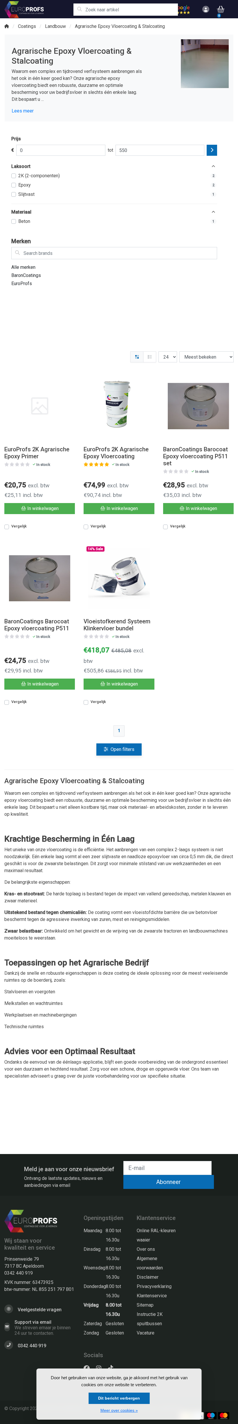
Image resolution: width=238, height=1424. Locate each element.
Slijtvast (116, 194)
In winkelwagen (43, 508)
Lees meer (23, 111)
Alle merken (23, 267)
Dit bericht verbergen (119, 1398)
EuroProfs (21, 283)
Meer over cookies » (119, 1410)
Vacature (145, 1333)
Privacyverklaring (154, 1286)
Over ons (146, 1249)
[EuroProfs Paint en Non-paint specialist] (38, 9)
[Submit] (212, 150)
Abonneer (168, 1181)
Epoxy (116, 185)
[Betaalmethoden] (211, 1415)
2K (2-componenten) (116, 175)
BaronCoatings (26, 275)
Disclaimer (147, 1277)
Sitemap (145, 1305)
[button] (205, 9)
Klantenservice (152, 1295)
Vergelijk (19, 526)
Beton (116, 221)
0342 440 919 (18, 1273)
